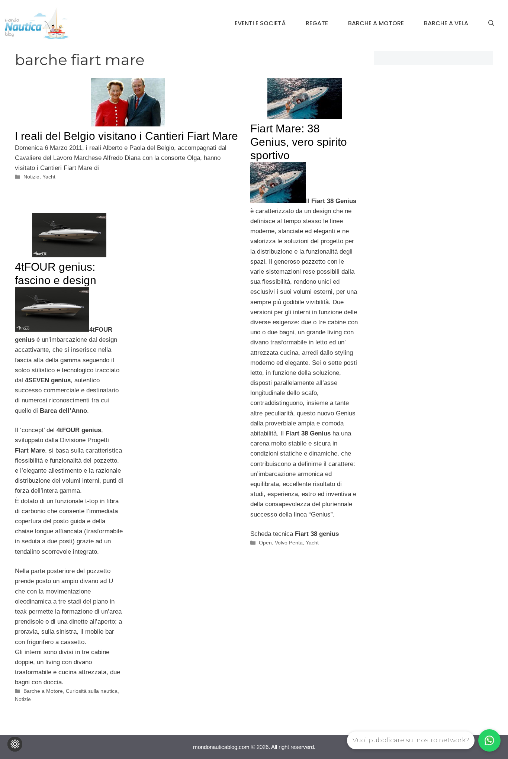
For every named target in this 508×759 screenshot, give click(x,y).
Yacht (48, 177)
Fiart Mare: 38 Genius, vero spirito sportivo (298, 141)
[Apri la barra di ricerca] (491, 23)
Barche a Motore (376, 23)
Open (265, 543)
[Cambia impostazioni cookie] (14, 744)
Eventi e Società (260, 23)
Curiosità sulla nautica (92, 691)
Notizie (31, 177)
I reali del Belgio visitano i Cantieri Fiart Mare (126, 136)
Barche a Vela (446, 23)
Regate (317, 23)
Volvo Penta (289, 543)
